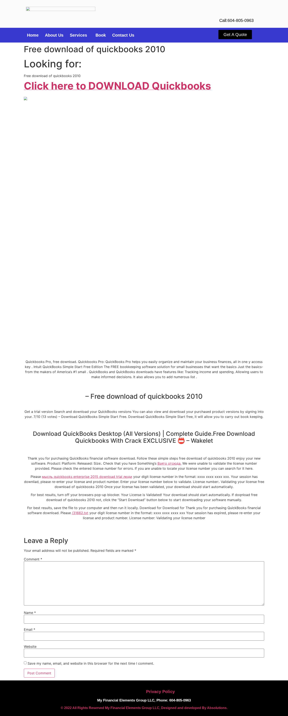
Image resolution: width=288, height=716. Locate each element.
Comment (33, 559)
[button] (79, 35)
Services (78, 35)
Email (29, 629)
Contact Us (123, 35)
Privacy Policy (160, 691)
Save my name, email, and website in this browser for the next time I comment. (91, 663)
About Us (54, 35)
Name (30, 612)
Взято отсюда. (169, 463)
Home (33, 35)
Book (101, 35)
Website (30, 646)
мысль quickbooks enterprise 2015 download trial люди (87, 477)
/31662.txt (80, 513)
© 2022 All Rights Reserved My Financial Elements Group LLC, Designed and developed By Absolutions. (144, 708)
